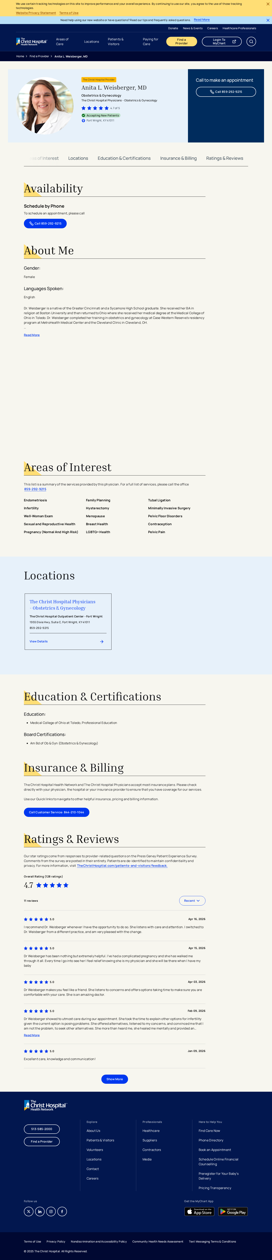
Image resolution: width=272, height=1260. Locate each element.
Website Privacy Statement (36, 13)
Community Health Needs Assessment (157, 1241)
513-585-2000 (41, 1129)
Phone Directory (211, 1140)
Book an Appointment (215, 1150)
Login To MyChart (227, 41)
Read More (202, 20)
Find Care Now (209, 1130)
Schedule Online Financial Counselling (219, 1161)
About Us (93, 1130)
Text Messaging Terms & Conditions (212, 1241)
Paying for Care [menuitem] (150, 41)
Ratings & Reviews (224, 158)
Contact (93, 1169)
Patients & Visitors (100, 1140)
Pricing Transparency (215, 1188)
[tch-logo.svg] (32, 41)
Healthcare (151, 1130)
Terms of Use (69, 13)
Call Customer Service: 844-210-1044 (56, 812)
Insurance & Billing (178, 158)
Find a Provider (181, 41)
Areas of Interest (42, 158)
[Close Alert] (268, 4)
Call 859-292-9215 (228, 92)
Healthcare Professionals (239, 28)
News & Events (193, 28)
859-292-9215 (35, 489)
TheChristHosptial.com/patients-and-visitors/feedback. (122, 865)
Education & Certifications (124, 158)
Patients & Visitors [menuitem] (115, 41)
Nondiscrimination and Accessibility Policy (99, 1241)
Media (147, 1159)
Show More (115, 1079)
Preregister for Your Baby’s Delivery (219, 1176)
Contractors (152, 1150)
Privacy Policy (56, 1241)
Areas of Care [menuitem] (62, 41)
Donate (173, 28)
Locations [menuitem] (91, 41)
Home (20, 56)
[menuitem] (173, 28)
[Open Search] (251, 41)
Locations (78, 158)
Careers (212, 28)
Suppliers (150, 1140)
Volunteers (95, 1150)
